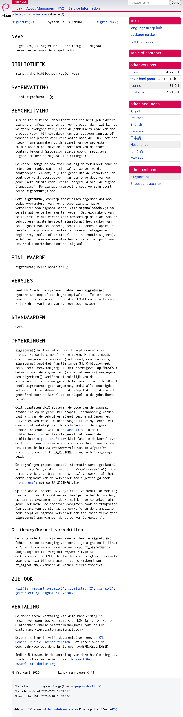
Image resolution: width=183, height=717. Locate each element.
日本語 (135, 138)
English (136, 124)
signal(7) (51, 593)
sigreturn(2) (23, 22)
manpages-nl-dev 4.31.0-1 (86, 686)
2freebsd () (145, 183)
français (136, 131)
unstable (137, 92)
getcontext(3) (27, 593)
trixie (134, 72)
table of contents (146, 53)
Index (18, 8)
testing (19, 14)
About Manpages (40, 8)
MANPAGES (20, 1)
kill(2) (21, 588)
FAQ (61, 8)
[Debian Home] (5, 9)
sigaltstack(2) (81, 588)
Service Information (84, 8)
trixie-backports (142, 79)
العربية (135, 111)
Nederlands (139, 144)
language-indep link (146, 28)
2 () (139, 177)
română (136, 151)
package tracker (143, 34)
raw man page (141, 41)
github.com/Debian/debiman (60, 709)
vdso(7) (72, 430)
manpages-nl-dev (36, 14)
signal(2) (105, 588)
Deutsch (136, 118)
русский (136, 158)
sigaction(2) (48, 439)
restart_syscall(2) (48, 588)
